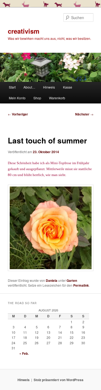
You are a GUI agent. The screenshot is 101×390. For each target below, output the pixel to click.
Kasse (67, 87)
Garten (72, 280)
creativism (23, 31)
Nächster (84, 114)
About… (29, 87)
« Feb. (24, 353)
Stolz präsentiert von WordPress (58, 379)
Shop (37, 98)
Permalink (81, 285)
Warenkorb (57, 98)
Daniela (51, 280)
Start (12, 87)
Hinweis (49, 87)
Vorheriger (18, 114)
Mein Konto (17, 98)
